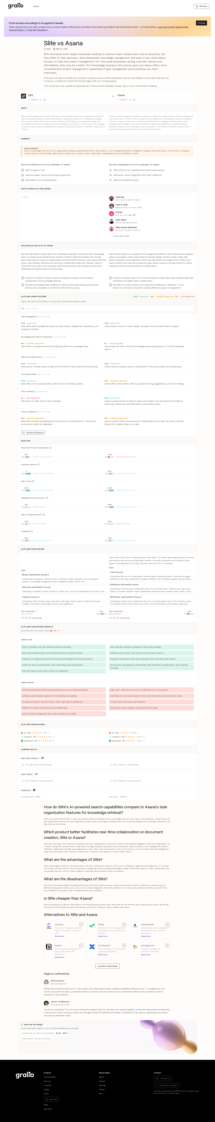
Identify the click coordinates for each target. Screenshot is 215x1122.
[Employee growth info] (40, 758)
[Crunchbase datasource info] (34, 790)
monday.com (147, 945)
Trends (102, 1089)
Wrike (102, 924)
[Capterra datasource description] (53, 737)
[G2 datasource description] (49, 733)
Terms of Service (168, 1093)
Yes (59, 1033)
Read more (59, 936)
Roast (46, 1094)
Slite (30, 95)
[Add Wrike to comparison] (124, 924)
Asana (121, 95)
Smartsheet (147, 924)
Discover (47, 1081)
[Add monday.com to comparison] (167, 945)
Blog (46, 1105)
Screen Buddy (49, 1077)
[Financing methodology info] (32, 790)
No (66, 1033)
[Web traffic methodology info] (34, 774)
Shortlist (203, 6)
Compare (47, 1085)
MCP (101, 1094)
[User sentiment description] (36, 611)
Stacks (46, 1089)
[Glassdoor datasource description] (53, 741)
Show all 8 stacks (121, 236)
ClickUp (59, 924)
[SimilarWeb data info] (37, 774)
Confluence (104, 945)
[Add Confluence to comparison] (124, 945)
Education (48, 1109)
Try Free (201, 23)
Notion (59, 945)
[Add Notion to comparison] (81, 945)
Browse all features (35, 433)
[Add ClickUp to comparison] (81, 924)
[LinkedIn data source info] (43, 758)
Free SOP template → (38, 30)
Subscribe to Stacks (168, 1085)
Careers (102, 1081)
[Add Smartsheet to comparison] (167, 924)
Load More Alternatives (108, 966)
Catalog (102, 1085)
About (36, 6)
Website (34, 100)
